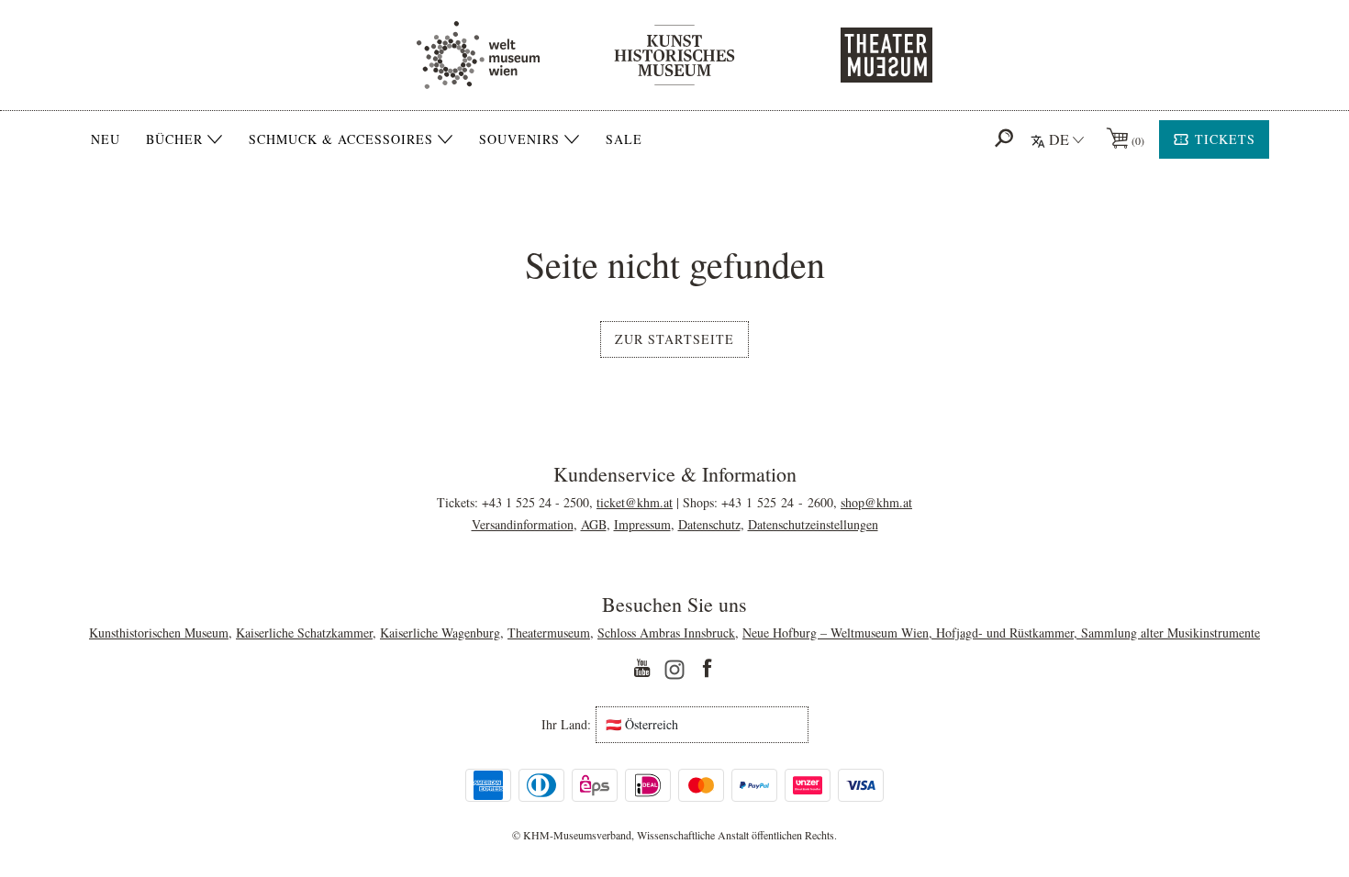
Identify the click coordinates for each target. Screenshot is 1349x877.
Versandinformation (523, 524)
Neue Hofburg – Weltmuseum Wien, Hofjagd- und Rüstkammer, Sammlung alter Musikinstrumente (1001, 632)
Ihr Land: (566, 724)
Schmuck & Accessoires (341, 139)
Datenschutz (709, 524)
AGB (594, 524)
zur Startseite (674, 339)
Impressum (642, 524)
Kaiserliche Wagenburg (440, 632)
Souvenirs (519, 139)
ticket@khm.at (634, 502)
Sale (624, 139)
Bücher (174, 139)
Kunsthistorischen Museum (159, 632)
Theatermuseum (548, 632)
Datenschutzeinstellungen (813, 524)
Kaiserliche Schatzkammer (304, 632)
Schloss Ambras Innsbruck (666, 632)
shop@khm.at (876, 502)
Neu (105, 139)
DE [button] (1059, 139)
